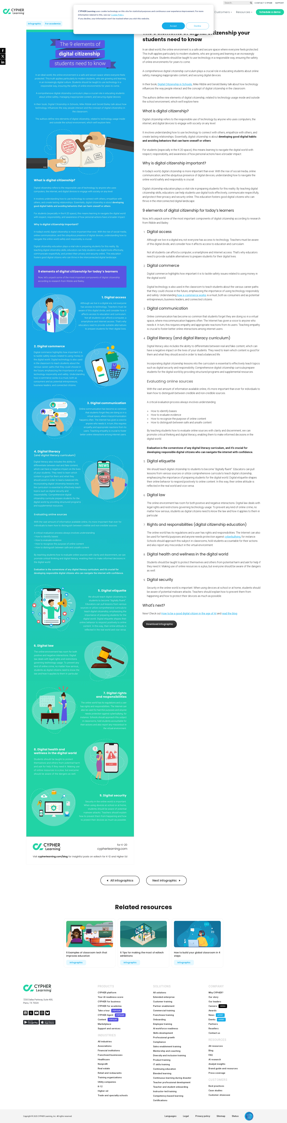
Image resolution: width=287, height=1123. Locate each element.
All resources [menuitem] (216, 1046)
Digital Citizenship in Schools (175, 84)
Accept (173, 26)
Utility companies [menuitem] (107, 1082)
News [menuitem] (216, 1015)
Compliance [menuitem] (159, 1042)
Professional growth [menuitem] (164, 1037)
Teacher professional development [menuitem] (171, 1082)
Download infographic (159, 624)
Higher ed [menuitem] (103, 1091)
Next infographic (165, 880)
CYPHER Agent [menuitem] (111, 1015)
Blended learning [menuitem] (162, 1073)
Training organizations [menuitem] (110, 1077)
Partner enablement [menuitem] (163, 1006)
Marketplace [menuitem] (104, 1024)
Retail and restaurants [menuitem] (110, 1073)
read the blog (229, 613)
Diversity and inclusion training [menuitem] (169, 1055)
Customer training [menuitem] (162, 1001)
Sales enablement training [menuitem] (167, 1046)
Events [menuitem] (216, 1019)
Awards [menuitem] (212, 1010)
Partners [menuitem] (213, 1024)
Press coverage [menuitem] (217, 1073)
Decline (197, 26)
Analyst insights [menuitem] (217, 1064)
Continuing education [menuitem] (164, 1069)
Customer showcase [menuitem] (219, 1095)
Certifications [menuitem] (160, 1100)
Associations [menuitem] (105, 1046)
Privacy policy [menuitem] (202, 1116)
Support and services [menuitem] (109, 1028)
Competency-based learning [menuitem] (168, 1096)
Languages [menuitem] (170, 1116)
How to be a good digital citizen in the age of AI (188, 613)
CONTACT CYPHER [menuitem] (263, 3)
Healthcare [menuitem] (104, 1059)
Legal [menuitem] (186, 1116)
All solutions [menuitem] (159, 992)
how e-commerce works (191, 295)
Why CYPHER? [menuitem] (216, 992)
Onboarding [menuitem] (159, 1019)
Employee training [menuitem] (162, 1024)
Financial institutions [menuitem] (109, 1050)
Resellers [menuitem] (214, 1028)
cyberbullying (233, 536)
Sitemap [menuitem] (221, 1116)
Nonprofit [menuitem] (103, 1064)
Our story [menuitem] (213, 997)
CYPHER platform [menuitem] (107, 992)
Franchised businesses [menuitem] (110, 1055)
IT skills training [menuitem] (161, 1064)
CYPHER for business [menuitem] (109, 1001)
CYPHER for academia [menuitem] (110, 1006)
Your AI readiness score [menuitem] (110, 997)
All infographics (121, 880)
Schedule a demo (270, 12)
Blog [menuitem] (211, 1050)
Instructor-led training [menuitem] (165, 1091)
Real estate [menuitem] (104, 1068)
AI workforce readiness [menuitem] (165, 1028)
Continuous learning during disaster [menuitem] (172, 1078)
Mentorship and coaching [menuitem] (166, 1051)
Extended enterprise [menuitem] (164, 997)
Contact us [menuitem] (214, 1033)
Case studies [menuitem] (215, 1090)
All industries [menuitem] (105, 1041)
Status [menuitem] (235, 1116)
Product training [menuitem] (161, 1060)
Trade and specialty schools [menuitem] (113, 1095)
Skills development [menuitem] (163, 1033)
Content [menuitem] (107, 1019)
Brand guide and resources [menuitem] (223, 1068)
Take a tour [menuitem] (109, 1010)
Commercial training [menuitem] (164, 1010)
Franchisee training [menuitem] (163, 1015)
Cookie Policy (117, 14)
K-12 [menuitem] (100, 1086)
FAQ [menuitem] (211, 1055)
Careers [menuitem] (217, 1006)
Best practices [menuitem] (216, 1086)
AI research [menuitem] (215, 1059)
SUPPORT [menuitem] (279, 3)
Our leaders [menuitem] (215, 1001)
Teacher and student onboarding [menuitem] (170, 1087)
